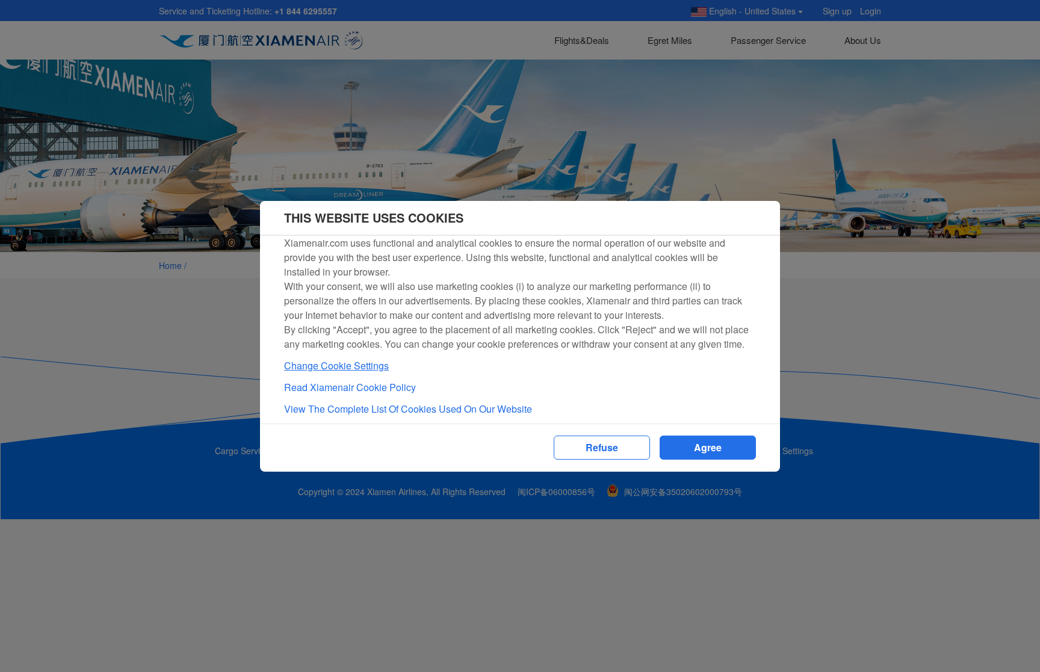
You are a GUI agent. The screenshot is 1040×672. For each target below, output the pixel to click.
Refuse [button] (602, 447)
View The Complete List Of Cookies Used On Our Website (408, 409)
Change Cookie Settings (336, 365)
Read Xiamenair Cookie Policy (350, 387)
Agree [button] (708, 447)
